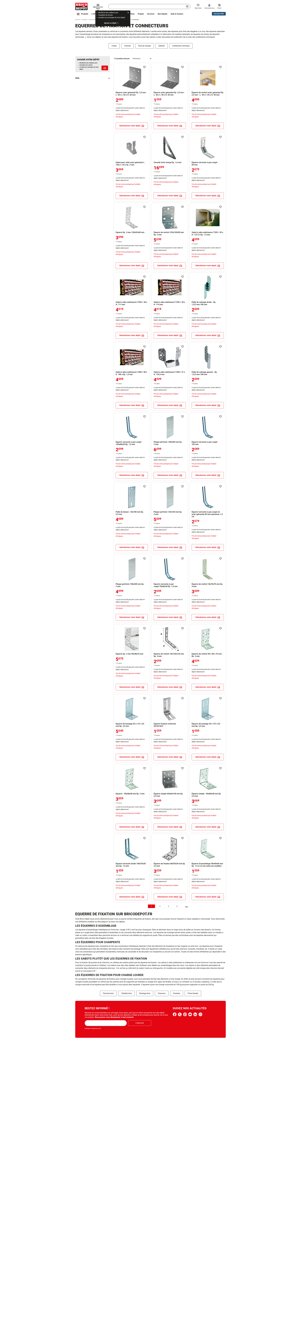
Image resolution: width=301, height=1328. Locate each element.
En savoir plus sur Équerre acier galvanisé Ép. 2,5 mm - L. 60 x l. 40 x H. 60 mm (170, 97)
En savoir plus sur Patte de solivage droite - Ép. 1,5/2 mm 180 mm (208, 307)
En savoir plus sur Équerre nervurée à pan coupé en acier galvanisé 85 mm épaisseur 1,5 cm (208, 518)
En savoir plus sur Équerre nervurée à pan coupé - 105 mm (208, 446)
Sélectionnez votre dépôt (129, 126)
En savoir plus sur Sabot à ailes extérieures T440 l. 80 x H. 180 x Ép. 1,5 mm (132, 376)
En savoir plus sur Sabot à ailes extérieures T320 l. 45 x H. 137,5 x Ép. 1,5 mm (208, 237)
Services (150, 14)
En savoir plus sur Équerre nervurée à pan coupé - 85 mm (208, 167)
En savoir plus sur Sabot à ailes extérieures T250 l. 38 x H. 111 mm (132, 307)
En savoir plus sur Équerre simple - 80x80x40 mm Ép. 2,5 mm (208, 798)
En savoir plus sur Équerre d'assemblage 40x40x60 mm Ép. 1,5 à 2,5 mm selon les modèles (208, 868)
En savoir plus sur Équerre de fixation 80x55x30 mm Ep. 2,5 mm (170, 868)
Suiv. (186, 907)
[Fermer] (128, 12)
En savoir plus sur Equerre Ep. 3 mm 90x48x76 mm (132, 658)
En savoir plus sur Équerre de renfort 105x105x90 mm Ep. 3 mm (170, 237)
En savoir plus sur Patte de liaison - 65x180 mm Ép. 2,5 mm (132, 518)
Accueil (77, 19)
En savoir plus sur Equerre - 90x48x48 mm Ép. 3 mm (132, 798)
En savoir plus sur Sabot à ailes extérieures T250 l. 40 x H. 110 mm (170, 307)
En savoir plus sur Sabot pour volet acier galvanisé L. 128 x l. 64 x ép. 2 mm (132, 167)
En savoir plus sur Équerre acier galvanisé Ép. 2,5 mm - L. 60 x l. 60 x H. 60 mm (132, 97)
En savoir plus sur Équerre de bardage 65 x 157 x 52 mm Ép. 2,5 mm (208, 728)
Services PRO (219, 14)
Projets (141, 14)
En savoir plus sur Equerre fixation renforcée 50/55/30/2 (170, 728)
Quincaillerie (93, 19)
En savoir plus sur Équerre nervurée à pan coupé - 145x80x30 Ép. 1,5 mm (132, 446)
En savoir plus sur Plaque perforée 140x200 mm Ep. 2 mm (170, 446)
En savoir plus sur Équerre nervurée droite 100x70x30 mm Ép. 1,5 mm (132, 868)
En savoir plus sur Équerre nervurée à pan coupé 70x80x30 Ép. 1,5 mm (170, 588)
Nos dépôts (162, 14)
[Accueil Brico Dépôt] (81, 6)
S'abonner (139, 1023)
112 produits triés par (122, 58)
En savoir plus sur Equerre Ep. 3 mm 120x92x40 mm (132, 237)
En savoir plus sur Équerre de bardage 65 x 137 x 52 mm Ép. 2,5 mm (132, 728)
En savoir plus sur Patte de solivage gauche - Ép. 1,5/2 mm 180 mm (208, 376)
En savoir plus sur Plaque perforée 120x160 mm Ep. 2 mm (170, 518)
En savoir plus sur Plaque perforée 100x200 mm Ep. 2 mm (132, 588)
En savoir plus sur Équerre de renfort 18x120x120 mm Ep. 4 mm (170, 658)
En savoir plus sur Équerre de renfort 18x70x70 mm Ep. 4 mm (208, 588)
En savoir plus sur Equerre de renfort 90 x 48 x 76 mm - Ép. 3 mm (208, 658)
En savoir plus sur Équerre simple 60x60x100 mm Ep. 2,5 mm (170, 798)
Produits (84, 19)
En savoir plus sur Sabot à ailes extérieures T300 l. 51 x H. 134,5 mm (170, 376)
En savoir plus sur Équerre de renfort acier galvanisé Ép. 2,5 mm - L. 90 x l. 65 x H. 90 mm (208, 97)
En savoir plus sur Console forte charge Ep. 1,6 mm (170, 167)
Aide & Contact (177, 14)
